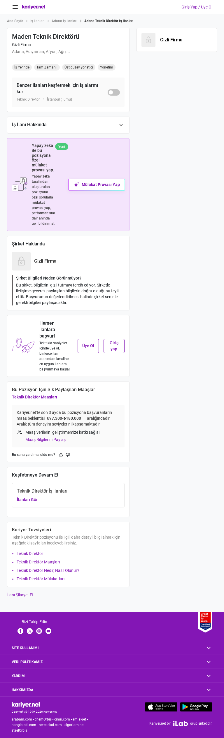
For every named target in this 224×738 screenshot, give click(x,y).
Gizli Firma (21, 44)
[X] (30, 630)
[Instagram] (39, 630)
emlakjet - (81, 719)
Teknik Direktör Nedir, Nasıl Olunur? (48, 570)
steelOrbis (19, 730)
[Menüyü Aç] (15, 6)
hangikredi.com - (25, 725)
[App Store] (161, 706)
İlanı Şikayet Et (20, 595)
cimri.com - (63, 719)
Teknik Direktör (30, 553)
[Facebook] (20, 630)
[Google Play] (196, 706)
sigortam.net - (75, 725)
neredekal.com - (51, 725)
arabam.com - (23, 719)
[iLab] (180, 723)
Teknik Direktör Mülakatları (40, 579)
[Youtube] (48, 630)
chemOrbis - (44, 719)
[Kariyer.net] (26, 705)
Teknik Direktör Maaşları (34, 397)
